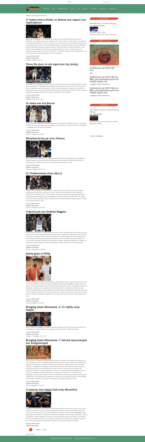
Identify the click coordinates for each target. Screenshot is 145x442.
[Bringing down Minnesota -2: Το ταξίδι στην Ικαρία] (56, 319)
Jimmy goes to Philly (38, 253)
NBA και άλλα (35, 56)
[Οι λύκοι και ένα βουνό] (56, 113)
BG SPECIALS (103, 8)
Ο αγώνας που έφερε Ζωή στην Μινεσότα (51, 389)
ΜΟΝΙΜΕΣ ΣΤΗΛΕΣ (63, 8)
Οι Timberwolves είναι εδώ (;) (44, 173)
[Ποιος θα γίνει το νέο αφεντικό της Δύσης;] (56, 74)
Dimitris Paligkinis (97, 114)
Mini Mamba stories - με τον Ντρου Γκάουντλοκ (103, 23)
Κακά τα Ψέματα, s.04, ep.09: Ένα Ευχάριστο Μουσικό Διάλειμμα (104, 111)
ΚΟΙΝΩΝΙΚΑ (94, 8)
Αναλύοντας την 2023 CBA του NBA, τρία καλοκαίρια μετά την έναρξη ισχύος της (104, 79)
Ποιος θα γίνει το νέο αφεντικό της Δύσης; (52, 64)
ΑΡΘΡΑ (53, 8)
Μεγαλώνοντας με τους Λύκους (45, 138)
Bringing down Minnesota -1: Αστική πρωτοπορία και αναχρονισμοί (56, 341)
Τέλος (44, 429)
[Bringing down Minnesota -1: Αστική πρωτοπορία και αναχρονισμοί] (56, 352)
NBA (79, 8)
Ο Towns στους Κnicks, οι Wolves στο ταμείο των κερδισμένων (56, 21)
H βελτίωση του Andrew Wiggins (46, 211)
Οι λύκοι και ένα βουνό (40, 103)
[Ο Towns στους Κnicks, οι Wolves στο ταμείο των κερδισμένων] (56, 31)
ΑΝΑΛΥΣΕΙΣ (46, 8)
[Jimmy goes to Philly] (56, 268)
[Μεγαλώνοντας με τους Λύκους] (56, 149)
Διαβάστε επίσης (104, 41)
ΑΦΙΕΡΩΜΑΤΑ (112, 8)
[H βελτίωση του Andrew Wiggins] (56, 222)
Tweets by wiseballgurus (96, 136)
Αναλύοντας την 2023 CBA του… (102, 68)
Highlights (93, 84)
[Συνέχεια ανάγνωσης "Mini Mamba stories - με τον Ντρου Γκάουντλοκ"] (104, 29)
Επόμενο (38, 429)
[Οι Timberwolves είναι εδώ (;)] (56, 183)
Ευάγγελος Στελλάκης (99, 25)
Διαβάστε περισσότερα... (32, 58)
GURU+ (73, 8)
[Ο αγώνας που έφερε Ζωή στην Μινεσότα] (56, 400)
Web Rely (92, 438)
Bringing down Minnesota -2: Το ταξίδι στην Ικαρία (53, 308)
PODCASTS (85, 8)
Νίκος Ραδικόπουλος (104, 84)
